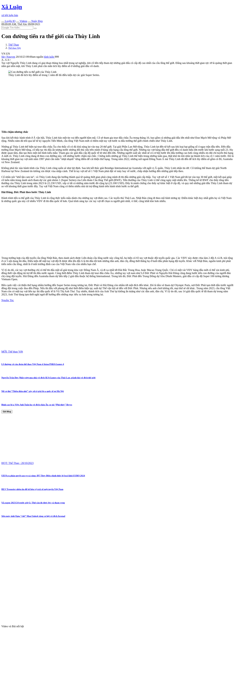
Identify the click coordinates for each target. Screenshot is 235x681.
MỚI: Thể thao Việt (12, 351)
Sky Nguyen (8, 56)
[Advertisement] (104, 103)
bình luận (49, 56)
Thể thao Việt (14, 48)
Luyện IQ (9, 21)
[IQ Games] (2, 22)
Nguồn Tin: (7, 300)
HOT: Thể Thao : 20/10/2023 (17, 463)
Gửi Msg (7, 411)
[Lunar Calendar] (29, 22)
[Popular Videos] (17, 22)
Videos (23, 21)
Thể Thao (13, 44)
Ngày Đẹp (37, 21)
